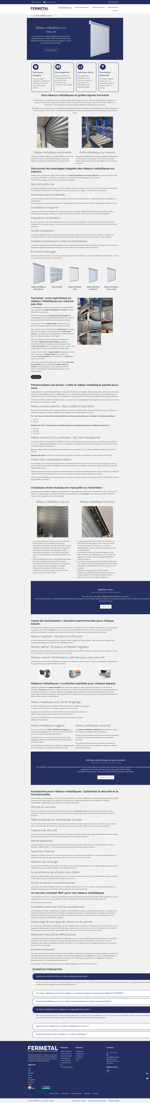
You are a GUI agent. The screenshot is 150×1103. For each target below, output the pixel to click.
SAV (77, 1060)
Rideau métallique (66, 1051)
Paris (29, 1068)
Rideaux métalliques (64, 7)
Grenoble (31, 1082)
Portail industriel (66, 1053)
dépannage (57, 926)
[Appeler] (147, 1073)
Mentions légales (114, 1101)
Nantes (30, 1077)
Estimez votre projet (51, 50)
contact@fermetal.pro (112, 1057)
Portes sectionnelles (81, 7)
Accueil (33, 15)
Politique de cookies (78, 1101)
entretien (46, 214)
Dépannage (79, 1056)
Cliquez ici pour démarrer (106, 777)
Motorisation (80, 1053)
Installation (79, 1051)
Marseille (30, 1073)
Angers (30, 1084)
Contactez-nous (106, 606)
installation (38, 318)
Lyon (29, 1071)
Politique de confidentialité (97, 1101)
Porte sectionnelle (66, 1056)
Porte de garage (113, 7)
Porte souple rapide (98, 7)
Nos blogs (87, 1093)
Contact (115, 10)
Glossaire (95, 1093)
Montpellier (31, 1080)
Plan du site (65, 1093)
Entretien (79, 1058)
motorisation (46, 568)
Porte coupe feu (66, 1060)
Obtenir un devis (54, 1093)
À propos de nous (76, 1093)
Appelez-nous (36, 377)
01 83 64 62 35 (113, 1052)
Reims (30, 1075)
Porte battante (65, 1058)
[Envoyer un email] (147, 1078)
